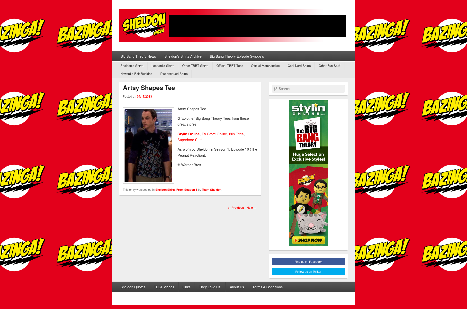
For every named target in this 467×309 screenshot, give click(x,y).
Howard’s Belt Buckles (136, 73)
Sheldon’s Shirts (132, 65)
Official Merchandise (265, 65)
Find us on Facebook (308, 261)
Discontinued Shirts (174, 73)
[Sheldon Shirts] (233, 25)
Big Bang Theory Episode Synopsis (237, 56)
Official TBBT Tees (229, 65)
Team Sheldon (211, 189)
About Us (237, 286)
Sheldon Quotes (133, 286)
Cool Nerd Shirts (299, 65)
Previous (236, 207)
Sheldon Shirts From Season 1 (176, 189)
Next (252, 207)
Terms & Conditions (267, 286)
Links (186, 286)
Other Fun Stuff (329, 65)
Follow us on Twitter (308, 271)
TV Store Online (214, 133)
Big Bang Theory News (138, 56)
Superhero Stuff (190, 139)
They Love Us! (210, 286)
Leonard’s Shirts (163, 65)
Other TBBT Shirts (195, 65)
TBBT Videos (164, 286)
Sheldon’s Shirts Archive (183, 56)
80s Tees (236, 133)
